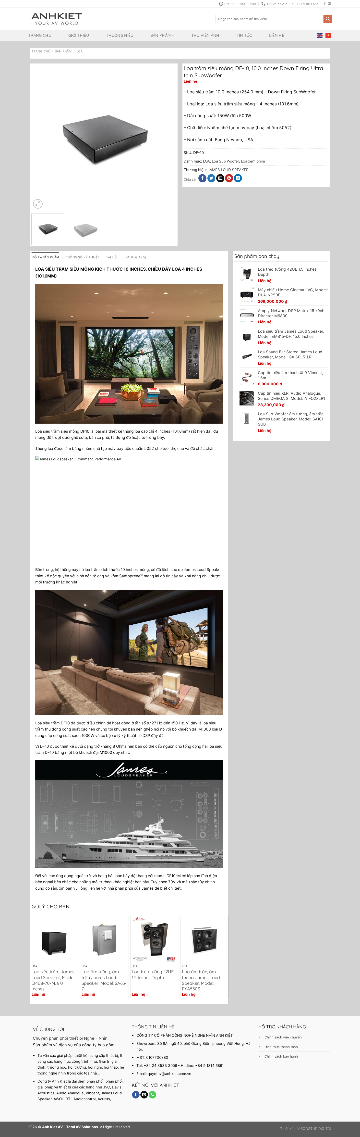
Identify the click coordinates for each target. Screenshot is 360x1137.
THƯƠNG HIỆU (119, 35)
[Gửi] (328, 19)
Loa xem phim (253, 161)
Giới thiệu (78, 35)
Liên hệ (276, 35)
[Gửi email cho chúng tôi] (329, 3)
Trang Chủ (41, 51)
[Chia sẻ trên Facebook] (202, 178)
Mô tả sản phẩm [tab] (45, 257)
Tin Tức (244, 35)
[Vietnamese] (328, 35)
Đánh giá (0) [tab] (135, 257)
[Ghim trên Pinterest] (229, 178)
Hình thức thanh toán (281, 1047)
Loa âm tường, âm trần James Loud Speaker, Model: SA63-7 (104, 980)
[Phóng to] (38, 204)
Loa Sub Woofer (225, 161)
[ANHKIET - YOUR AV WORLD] (56, 19)
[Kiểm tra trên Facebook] (324, 3)
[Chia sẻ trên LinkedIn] (238, 178)
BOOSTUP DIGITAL (316, 1128)
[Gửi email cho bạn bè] (220, 178)
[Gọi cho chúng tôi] (152, 1095)
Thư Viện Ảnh (205, 35)
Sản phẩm (161, 35)
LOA (79, 51)
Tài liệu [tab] (112, 257)
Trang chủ (39, 35)
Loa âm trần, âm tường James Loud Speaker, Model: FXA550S (201, 980)
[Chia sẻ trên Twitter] (211, 178)
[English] (320, 35)
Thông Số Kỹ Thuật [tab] (82, 257)
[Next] (167, 137)
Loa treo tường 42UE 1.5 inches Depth (153, 974)
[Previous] (40, 137)
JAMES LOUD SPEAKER (228, 169)
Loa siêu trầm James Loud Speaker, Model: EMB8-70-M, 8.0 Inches (53, 980)
